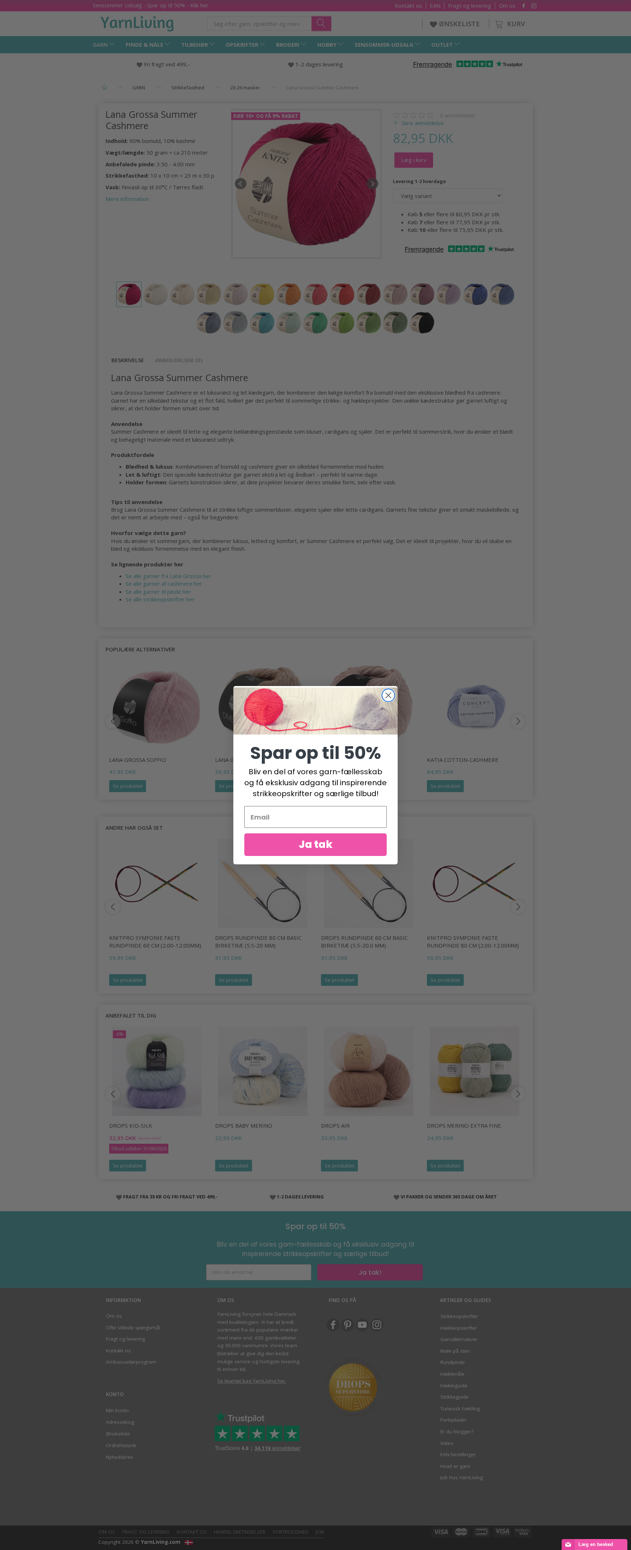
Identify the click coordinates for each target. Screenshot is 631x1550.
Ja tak (316, 844)
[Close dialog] (388, 695)
